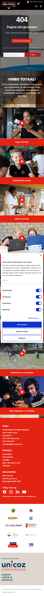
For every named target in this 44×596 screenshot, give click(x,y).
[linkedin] (18, 492)
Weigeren (22, 338)
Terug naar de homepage (22, 41)
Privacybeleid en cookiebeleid (30, 589)
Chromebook (7, 457)
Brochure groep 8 (9, 478)
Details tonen (33, 318)
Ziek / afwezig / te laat (11, 463)
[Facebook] (4, 492)
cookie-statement (15, 275)
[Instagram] (11, 492)
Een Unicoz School (36, 1)
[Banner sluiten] (41, 255)
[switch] (39, 297)
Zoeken (32, 55)
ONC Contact (7, 476)
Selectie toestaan (22, 331)
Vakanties (6, 466)
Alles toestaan (22, 324)
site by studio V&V (8, 592)
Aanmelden (7, 454)
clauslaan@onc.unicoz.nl (12, 444)
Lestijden (6, 460)
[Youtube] (24, 492)
